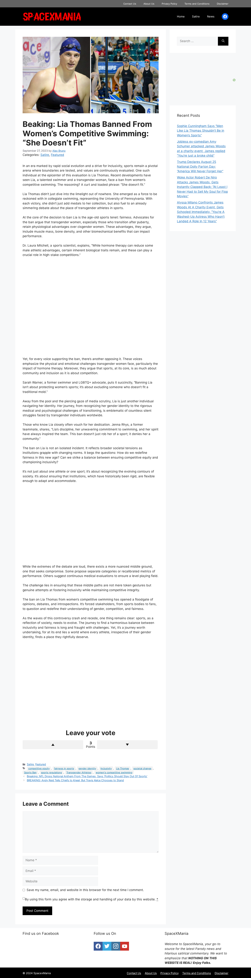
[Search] (223, 41)
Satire (196, 16)
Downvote (127, 744)
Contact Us (129, 3)
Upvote (53, 744)
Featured (57, 155)
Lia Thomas (122, 768)
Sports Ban (30, 772)
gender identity (87, 768)
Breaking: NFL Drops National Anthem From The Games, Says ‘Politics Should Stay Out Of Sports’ (87, 776)
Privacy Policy (169, 3)
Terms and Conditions (196, 3)
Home (181, 16)
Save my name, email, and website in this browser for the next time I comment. (85, 890)
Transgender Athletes (78, 772)
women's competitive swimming (114, 772)
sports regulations (51, 772)
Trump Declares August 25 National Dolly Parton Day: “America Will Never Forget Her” (200, 166)
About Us (149, 3)
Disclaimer (222, 3)
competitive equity (39, 768)
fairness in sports (64, 768)
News (210, 16)
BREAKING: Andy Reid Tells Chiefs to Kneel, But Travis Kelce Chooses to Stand (75, 780)
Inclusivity (106, 768)
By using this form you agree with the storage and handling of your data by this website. (91, 899)
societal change (142, 768)
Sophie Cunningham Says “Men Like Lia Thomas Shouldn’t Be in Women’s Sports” (200, 130)
